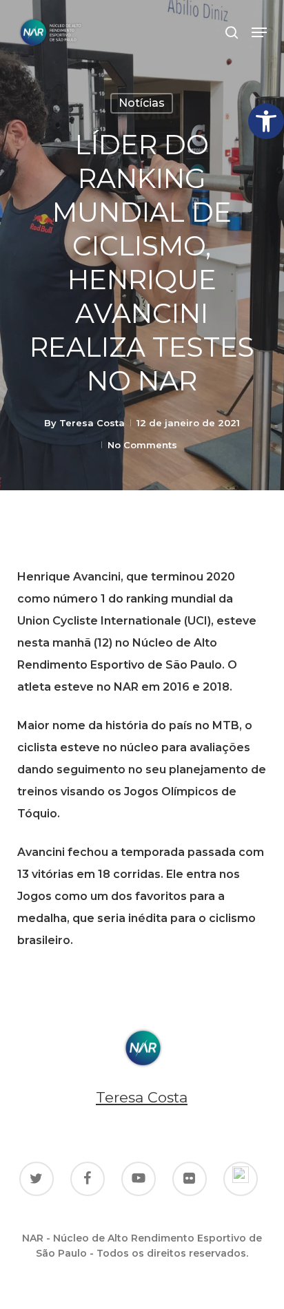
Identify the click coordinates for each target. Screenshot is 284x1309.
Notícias (142, 102)
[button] (266, 121)
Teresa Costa (92, 422)
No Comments (142, 444)
